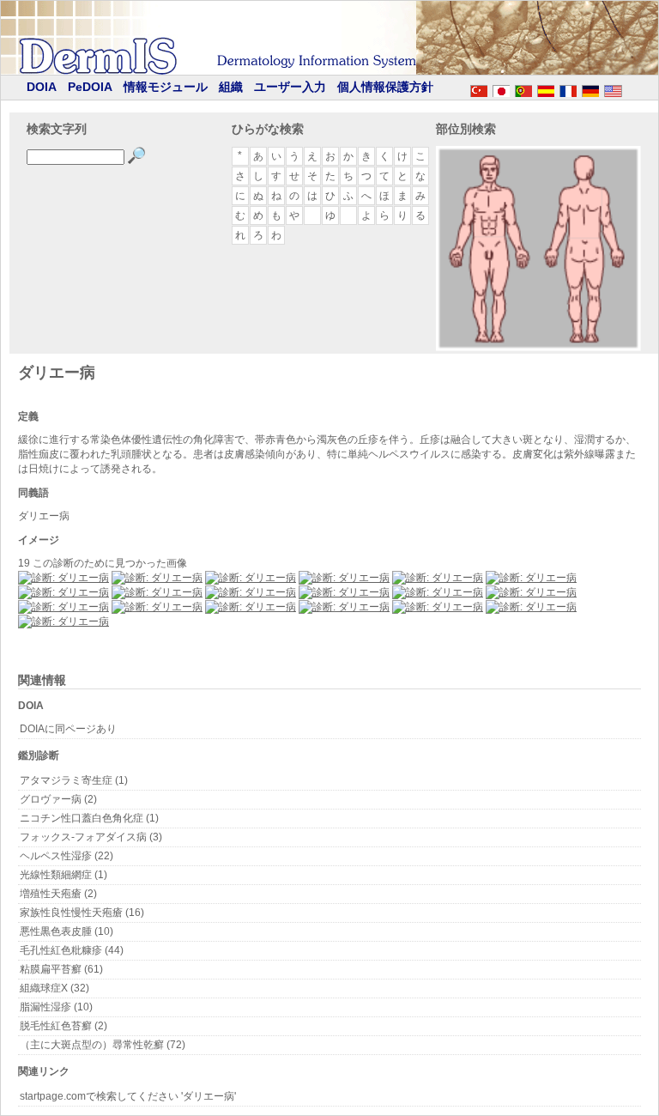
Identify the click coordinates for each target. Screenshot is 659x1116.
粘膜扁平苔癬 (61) (61, 969)
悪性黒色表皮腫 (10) (66, 931)
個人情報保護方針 (385, 87)
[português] (523, 88)
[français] (568, 88)
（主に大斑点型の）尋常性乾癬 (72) (102, 1045)
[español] (545, 88)
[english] (630, 88)
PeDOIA (90, 87)
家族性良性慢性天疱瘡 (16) (82, 913)
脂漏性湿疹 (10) (56, 1007)
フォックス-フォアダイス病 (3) (91, 837)
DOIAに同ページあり (68, 729)
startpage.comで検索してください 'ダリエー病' (128, 1096)
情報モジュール (166, 87)
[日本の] (501, 88)
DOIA (42, 87)
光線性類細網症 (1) (63, 875)
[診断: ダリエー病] (63, 578)
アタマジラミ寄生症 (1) (74, 780)
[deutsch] (590, 88)
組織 (231, 87)
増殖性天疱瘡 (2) (58, 894)
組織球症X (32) (54, 988)
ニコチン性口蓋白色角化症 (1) (89, 818)
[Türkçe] (478, 88)
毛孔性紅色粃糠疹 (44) (72, 950)
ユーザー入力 (290, 87)
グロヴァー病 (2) (58, 799)
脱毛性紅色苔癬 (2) (63, 1026)
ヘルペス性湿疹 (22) (66, 856)
